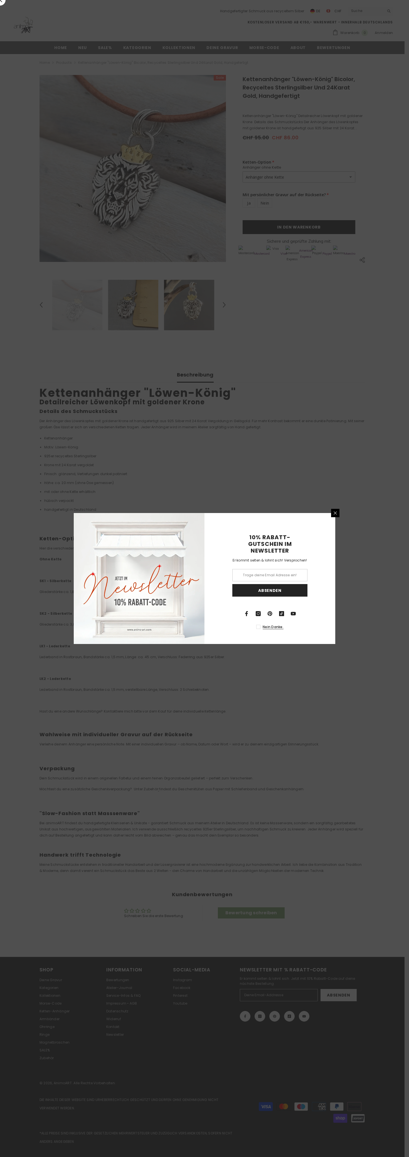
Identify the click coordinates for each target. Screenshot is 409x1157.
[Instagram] (258, 613)
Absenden (270, 590)
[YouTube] (293, 613)
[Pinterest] (270, 613)
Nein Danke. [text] (273, 626)
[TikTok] (281, 613)
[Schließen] (335, 513)
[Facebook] (246, 613)
